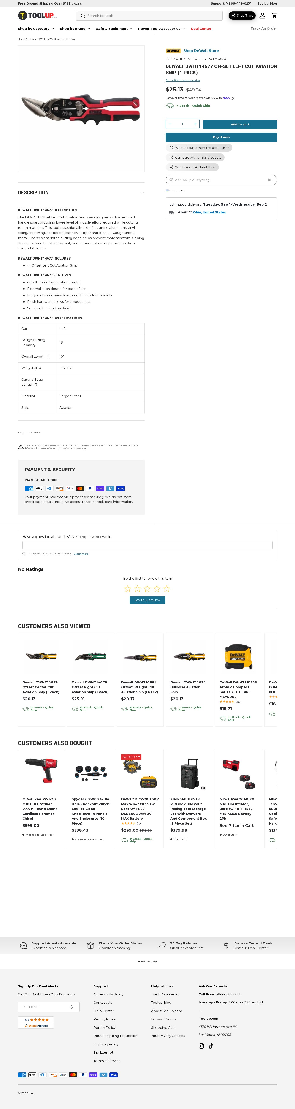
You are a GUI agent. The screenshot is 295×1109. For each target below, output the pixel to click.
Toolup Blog (267, 3)
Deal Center (201, 29)
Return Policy (105, 1027)
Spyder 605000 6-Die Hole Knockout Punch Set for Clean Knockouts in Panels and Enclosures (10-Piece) (90, 811)
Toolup (30, 1093)
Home (21, 39)
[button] (274, 15)
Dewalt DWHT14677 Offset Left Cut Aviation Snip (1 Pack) (53, 39)
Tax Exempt (103, 1052)
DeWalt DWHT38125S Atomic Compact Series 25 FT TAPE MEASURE (238, 689)
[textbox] (147, 545)
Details (76, 3)
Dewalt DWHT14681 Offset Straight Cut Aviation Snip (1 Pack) (139, 687)
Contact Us (103, 1002)
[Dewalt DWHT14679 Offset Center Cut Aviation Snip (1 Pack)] (41, 656)
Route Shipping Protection (115, 1036)
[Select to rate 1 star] (127, 588)
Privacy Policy (105, 1019)
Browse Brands (163, 1019)
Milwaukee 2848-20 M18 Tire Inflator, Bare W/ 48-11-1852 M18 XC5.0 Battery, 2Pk (237, 808)
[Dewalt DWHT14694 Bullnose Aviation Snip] (189, 656)
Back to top (147, 961)
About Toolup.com (166, 1011)
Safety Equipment (112, 29)
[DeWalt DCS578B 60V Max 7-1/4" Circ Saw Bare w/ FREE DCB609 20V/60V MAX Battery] (140, 773)
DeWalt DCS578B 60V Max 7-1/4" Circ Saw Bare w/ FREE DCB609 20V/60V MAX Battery (140, 808)
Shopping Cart (163, 1027)
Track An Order (264, 28)
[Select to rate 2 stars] (137, 588)
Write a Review (147, 600)
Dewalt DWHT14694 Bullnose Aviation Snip (188, 687)
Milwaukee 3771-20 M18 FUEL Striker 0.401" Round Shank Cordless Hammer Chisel (39, 808)
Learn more (81, 553)
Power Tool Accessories (159, 29)
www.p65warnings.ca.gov (72, 447)
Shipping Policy (106, 1044)
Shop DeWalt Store (201, 51)
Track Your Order (165, 994)
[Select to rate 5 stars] (166, 588)
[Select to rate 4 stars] (156, 588)
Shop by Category (33, 29)
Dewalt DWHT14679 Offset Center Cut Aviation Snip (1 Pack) (40, 687)
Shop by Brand (73, 29)
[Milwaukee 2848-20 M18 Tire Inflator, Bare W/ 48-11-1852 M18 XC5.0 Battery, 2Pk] (239, 773)
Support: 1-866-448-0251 (231, 3)
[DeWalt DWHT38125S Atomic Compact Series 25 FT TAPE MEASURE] (239, 656)
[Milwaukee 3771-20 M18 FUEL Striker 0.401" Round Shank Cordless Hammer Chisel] (41, 773)
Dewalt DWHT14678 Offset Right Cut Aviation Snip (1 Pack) (90, 687)
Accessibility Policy (109, 994)
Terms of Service (107, 1061)
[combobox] (149, 16)
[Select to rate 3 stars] (147, 588)
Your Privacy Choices (168, 1036)
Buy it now (221, 137)
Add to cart (240, 124)
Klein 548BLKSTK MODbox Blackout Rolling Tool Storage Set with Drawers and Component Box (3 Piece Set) (188, 811)
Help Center (104, 1011)
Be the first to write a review (183, 80)
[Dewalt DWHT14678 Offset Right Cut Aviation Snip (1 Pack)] (91, 656)
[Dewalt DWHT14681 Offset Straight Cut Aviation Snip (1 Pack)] (140, 656)
